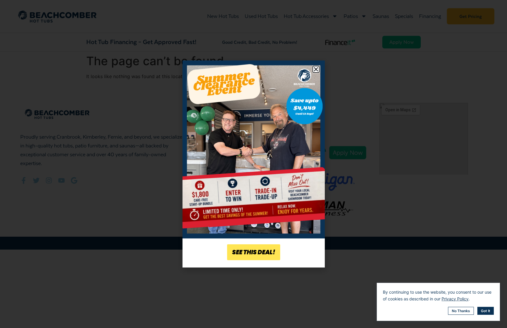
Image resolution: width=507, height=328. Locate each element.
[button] (316, 69)
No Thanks (461, 311)
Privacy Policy (455, 298)
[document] (253, 164)
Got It (485, 311)
